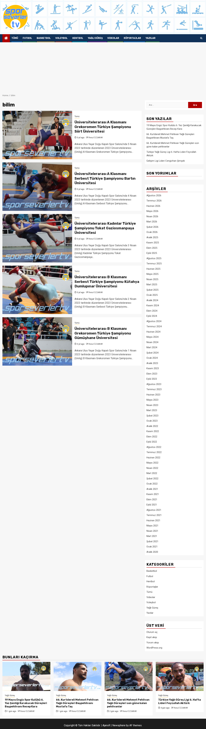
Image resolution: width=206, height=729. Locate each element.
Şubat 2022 (152, 478)
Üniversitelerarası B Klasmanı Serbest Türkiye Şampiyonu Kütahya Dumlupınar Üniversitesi (107, 281)
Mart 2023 (151, 410)
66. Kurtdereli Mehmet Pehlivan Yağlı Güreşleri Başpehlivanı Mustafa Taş (77, 703)
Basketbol (44, 38)
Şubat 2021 (152, 541)
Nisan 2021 (152, 530)
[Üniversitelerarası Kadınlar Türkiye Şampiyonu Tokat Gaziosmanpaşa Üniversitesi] (37, 238)
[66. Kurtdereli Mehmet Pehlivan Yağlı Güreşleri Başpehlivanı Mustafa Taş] (78, 676)
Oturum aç (152, 632)
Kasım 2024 (152, 305)
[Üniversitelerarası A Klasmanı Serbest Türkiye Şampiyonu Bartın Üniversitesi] (37, 186)
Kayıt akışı (151, 637)
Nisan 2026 (152, 216)
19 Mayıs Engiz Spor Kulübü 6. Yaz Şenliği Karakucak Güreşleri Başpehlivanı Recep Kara (26, 703)
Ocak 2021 (152, 546)
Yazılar (150, 38)
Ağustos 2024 (153, 321)
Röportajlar (132, 38)
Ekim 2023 (151, 373)
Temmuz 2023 (154, 389)
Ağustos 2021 (153, 510)
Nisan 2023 (152, 405)
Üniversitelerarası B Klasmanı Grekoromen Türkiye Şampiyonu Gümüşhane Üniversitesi (103, 333)
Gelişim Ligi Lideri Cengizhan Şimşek (165, 160)
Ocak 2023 (152, 420)
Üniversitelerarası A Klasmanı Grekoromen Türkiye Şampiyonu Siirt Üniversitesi (103, 127)
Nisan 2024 (152, 342)
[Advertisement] (103, 66)
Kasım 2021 (152, 494)
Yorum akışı (152, 642)
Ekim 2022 (151, 436)
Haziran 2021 (153, 520)
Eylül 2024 (151, 316)
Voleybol (61, 38)
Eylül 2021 (151, 504)
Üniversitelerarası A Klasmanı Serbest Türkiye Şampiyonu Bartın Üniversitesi (105, 178)
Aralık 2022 (152, 426)
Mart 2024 (151, 347)
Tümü (14, 38)
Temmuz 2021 (154, 515)
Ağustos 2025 (153, 258)
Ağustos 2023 (153, 384)
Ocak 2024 (152, 357)
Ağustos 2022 (153, 447)
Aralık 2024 (152, 300)
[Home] (6, 38)
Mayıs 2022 (152, 462)
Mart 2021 (151, 536)
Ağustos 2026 (153, 195)
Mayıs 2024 (152, 336)
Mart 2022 (151, 473)
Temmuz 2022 (154, 452)
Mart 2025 (151, 284)
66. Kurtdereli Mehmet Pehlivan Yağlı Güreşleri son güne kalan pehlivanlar (128, 703)
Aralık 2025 (152, 237)
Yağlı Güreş (95, 38)
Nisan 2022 (152, 468)
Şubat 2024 (152, 352)
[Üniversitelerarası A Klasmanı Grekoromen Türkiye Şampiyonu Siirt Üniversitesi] (37, 135)
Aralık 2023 (152, 363)
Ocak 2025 (152, 295)
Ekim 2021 (151, 499)
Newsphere (118, 725)
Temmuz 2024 (154, 326)
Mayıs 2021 (152, 525)
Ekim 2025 (151, 247)
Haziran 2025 (153, 268)
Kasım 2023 (152, 368)
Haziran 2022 (153, 457)
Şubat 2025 (152, 289)
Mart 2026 (151, 221)
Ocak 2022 (152, 483)
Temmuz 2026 (154, 200)
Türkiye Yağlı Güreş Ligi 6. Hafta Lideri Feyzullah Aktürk (179, 701)
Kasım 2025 (152, 242)
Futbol (27, 38)
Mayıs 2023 (152, 399)
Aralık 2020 (152, 551)
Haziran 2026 (153, 206)
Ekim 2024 (151, 310)
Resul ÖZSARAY (96, 137)
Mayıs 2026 (152, 211)
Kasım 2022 (152, 431)
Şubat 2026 (152, 226)
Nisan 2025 (152, 279)
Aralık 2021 (152, 489)
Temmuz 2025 (154, 263)
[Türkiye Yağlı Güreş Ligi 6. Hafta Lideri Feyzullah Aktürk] (180, 676)
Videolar (113, 38)
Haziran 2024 (153, 331)
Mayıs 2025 (152, 274)
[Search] (201, 38)
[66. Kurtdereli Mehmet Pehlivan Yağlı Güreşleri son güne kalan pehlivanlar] (129, 676)
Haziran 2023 (153, 394)
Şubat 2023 (152, 415)
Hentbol (77, 38)
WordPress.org (154, 647)
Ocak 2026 (152, 232)
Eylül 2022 (151, 441)
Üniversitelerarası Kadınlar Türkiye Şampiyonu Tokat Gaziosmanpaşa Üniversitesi (105, 228)
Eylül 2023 (151, 378)
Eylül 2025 (151, 253)
